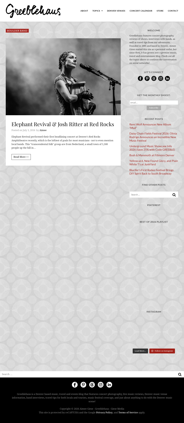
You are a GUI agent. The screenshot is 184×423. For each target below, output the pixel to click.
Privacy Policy (104, 412)
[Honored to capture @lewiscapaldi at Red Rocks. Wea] (153, 342)
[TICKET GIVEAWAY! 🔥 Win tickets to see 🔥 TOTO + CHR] (153, 321)
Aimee (43, 130)
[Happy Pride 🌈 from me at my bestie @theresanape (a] (170, 342)
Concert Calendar (141, 11)
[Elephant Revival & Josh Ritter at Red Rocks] (63, 76)
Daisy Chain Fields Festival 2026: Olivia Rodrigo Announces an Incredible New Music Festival (153, 137)
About (84, 11)
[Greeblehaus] (33, 11)
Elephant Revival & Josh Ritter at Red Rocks (63, 123)
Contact (173, 11)
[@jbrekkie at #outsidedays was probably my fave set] (170, 321)
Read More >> (21, 157)
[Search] (174, 195)
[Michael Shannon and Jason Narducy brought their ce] (136, 331)
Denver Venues (116, 11)
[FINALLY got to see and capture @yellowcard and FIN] (136, 342)
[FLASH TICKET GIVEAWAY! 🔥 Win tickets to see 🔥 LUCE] (153, 331)
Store (160, 11)
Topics (96, 11)
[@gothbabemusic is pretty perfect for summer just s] (136, 321)
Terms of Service (128, 412)
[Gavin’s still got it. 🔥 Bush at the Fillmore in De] (170, 331)
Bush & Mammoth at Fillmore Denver (152, 155)
